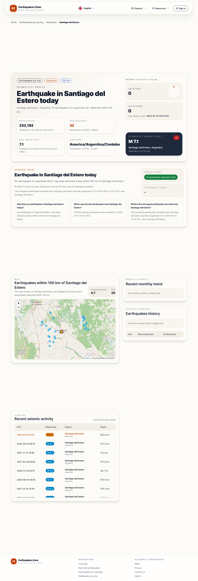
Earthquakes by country (31, 22)
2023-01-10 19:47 (25, 435)
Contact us (140, 572)
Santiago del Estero (74, 433)
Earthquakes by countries (91, 572)
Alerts (137, 564)
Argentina (51, 22)
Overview (83, 564)
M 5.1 (49, 435)
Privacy (138, 568)
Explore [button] (138, 8)
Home (14, 22)
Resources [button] (160, 8)
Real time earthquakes (89, 568)
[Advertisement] (99, 47)
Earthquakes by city (30, 80)
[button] (18, 303)
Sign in (182, 8)
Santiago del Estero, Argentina (145, 147)
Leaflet (87, 358)
